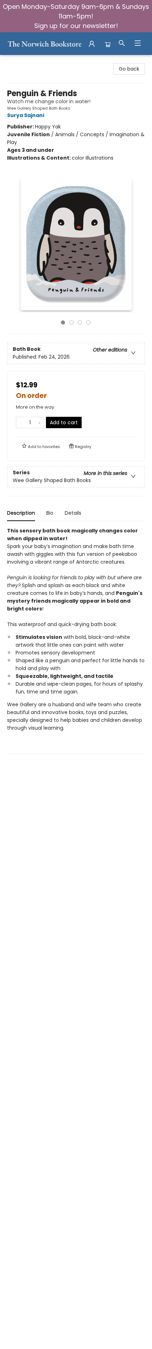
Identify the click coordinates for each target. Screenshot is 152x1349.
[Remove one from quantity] (20, 422)
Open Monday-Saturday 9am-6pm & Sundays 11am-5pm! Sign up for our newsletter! (76, 16)
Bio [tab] (49, 512)
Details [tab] (73, 512)
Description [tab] (21, 512)
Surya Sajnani (25, 115)
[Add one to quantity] (39, 422)
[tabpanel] (76, 640)
